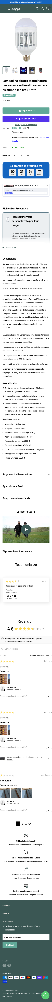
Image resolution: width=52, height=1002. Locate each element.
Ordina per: (33, 655)
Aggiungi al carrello (26, 110)
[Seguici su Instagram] (9, 965)
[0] (47, 8)
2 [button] (22, 824)
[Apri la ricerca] (37, 8)
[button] (15, 596)
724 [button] (29, 824)
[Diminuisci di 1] (14, 155)
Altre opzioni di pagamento (26, 124)
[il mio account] (42, 8)
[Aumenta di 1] (28, 155)
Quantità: (6, 155)
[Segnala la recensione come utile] (49, 696)
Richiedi (10, 945)
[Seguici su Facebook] (4, 965)
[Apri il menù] (4, 9)
